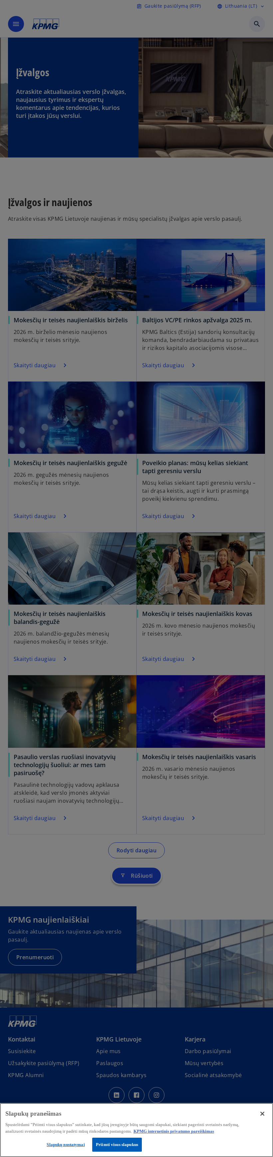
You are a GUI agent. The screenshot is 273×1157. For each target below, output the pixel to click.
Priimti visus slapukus (117, 1144)
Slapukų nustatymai (66, 1144)
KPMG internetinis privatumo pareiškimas (174, 1131)
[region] (136, 1130)
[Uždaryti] (262, 1113)
